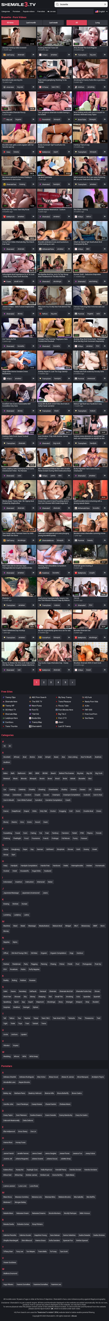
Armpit (48, 757)
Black (15, 779)
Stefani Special (82, 1240)
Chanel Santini (50, 1104)
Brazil (57, 779)
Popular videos (28, 11)
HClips (44, 55)
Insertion (18, 882)
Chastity (32, 790)
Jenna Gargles (50, 1153)
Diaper (26, 811)
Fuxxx (8, 282)
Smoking (69, 997)
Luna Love (22, 1186)
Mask (23, 926)
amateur (54, 55)
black (56, 411)
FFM (82, 833)
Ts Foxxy (53, 1251)
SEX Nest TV (10, 710)
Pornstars (16, 11)
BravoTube (81, 120)
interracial (91, 379)
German (40, 849)
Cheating (41, 790)
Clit (90, 790)
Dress (99, 811)
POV (97, 346)
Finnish (98, 833)
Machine (6, 926)
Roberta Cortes (23, 1224)
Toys (20, 1023)
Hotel (15, 871)
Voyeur (15, 1045)
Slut (50, 997)
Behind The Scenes (66, 773)
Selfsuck (33, 991)
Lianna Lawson (9, 1186)
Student (96, 1002)
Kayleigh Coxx (32, 1170)
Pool (77, 964)
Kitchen (15, 904)
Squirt (30, 1002)
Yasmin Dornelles (23, 1284)
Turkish (35, 1023)
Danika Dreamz (36, 1115)
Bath (12, 773)
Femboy (55, 833)
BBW (37, 773)
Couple (37, 795)
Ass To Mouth (86, 757)
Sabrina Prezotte (9, 1235)
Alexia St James (68, 1077)
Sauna (13, 991)
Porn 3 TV (62, 718)
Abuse (74, 1316)
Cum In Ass (97, 795)
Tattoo (11, 1018)
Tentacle (71, 1018)
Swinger (26, 1007)
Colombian (17, 795)
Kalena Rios (7, 1170)
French (45, 838)
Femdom (65, 833)
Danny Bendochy (65, 1115)
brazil (88, 670)
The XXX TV (37, 702)
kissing (22, 184)
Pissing (53, 964)
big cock (56, 443)
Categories (5, 11)
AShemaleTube (48, 249)
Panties (6, 964)
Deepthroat (16, 811)
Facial (17, 833)
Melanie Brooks (65, 1197)
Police (62, 964)
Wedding (7, 1056)
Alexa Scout (53, 1077)
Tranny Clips (10, 697)
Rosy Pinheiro (37, 1224)
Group (5, 855)
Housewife (24, 871)
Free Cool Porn (91, 714)
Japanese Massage (11, 893)
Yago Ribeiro (8, 1284)
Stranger (69, 1002)
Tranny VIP (9, 706)
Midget (68, 926)
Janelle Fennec (23, 1153)
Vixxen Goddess (9, 1262)
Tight (5, 1023)
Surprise (6, 1007)
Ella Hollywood (9, 1131)
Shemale (52, 991)
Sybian (35, 1007)
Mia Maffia (91, 1197)
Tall (4, 1018)
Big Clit (89, 773)
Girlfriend (49, 849)
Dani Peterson (21, 1115)
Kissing (6, 904)
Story (61, 1002)
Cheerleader (53, 790)
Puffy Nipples (34, 969)
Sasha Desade (84, 1235)
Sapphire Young (40, 1235)
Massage (32, 926)
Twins (43, 1023)
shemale (21, 55)
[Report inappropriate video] (33, 55)
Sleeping (42, 997)
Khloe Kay (18, 1175)
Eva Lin (33, 1131)
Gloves (70, 849)
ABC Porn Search (39, 697)
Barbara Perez (19, 1093)
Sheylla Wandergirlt (10, 1240)
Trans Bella (42, 1251)
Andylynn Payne (98, 1077)
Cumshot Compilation (53, 800)
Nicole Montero (55, 1213)
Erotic (29, 822)
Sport (16, 1002)
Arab (40, 757)
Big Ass (80, 773)
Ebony (5, 822)
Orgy (71, 953)
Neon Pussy (37, 706)
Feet (47, 833)
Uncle (5, 1034)
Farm (25, 833)
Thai (79, 1018)
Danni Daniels (50, 1115)
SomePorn (46, 638)
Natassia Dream (22, 1213)
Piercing (44, 964)
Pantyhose (16, 964)
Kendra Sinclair (75, 1170)
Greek (94, 849)
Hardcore (56, 866)
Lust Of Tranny (64, 726)
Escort (37, 822)
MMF (95, 926)
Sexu (8, 152)
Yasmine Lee (56, 1284)
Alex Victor (41, 1077)
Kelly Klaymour (46, 1170)
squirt (56, 152)
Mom (103, 926)
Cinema (73, 790)
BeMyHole (46, 152)
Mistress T (7, 1202)
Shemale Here (11, 702)
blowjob (57, 119)
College (6, 795)
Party (26, 964)
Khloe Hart (7, 1175)
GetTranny (10, 55)
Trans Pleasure (64, 702)
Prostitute (13, 969)
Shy (25, 997)
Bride (65, 779)
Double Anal (88, 811)
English (102, 11)
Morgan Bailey (20, 1202)
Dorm (78, 811)
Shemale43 (37, 726)
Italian (50, 882)
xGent (60, 722)
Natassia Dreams (38, 1213)
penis (53, 476)
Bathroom (21, 773)
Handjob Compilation (29, 866)
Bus (90, 779)
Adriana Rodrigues (26, 1077)
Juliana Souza (52, 1159)
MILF (76, 926)
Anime (32, 757)
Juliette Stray (66, 1159)
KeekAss (45, 573)
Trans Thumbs (11, 726)
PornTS (35, 710)
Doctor (53, 811)
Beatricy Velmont (35, 1093)
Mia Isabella (78, 1197)
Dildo (34, 811)
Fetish (74, 833)
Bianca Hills (49, 1093)
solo (98, 314)
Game (5, 849)
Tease (36, 1018)
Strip (87, 1002)
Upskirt (24, 1034)
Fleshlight (17, 838)
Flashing (6, 838)
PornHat (80, 314)
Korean (24, 904)
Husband (47, 871)
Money (6, 931)
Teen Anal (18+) (59, 1018)
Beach (53, 773)
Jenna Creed (37, 1153)
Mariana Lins (37, 1197)
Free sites (41, 11)
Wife (24, 1056)
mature (92, 411)
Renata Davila (8, 1224)
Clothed (98, 790)
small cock (18, 281)
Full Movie (66, 838)
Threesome (89, 1018)
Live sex (52, 11)
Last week (53, 23)
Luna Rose (34, 1186)
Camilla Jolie (8, 1104)
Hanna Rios (7, 1142)
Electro (14, 822)
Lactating (7, 915)
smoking (91, 87)
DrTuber (45, 87)
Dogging (62, 811)
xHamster (10, 87)
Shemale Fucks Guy (83, 991)
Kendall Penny (61, 1170)
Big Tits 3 (62, 714)
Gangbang (15, 849)
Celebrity (22, 790)
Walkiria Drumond (10, 1273)
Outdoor (80, 953)
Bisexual (6, 779)
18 (4, 746)
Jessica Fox (77, 1153)
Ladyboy (17, 915)
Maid (15, 926)
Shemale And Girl (66, 991)
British (72, 779)
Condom (28, 795)
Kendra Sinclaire (91, 1170)
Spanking (7, 1002)
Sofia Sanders (54, 1240)
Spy (23, 1002)
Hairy (5, 866)
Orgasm (44, 953)
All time (10, 23)
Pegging (34, 964)
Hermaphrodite (77, 866)
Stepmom (40, 1002)
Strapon (79, 1002)
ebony (20, 314)
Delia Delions (28, 1120)
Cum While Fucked (24, 800)
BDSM (45, 773)
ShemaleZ (46, 184)
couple (92, 573)
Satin (5, 991)
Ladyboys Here (11, 718)
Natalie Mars (8, 1213)
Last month (31, 23)
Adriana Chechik (9, 1077)
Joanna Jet (7, 1159)
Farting (33, 833)
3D (10, 746)
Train (27, 1023)
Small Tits (59, 997)
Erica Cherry (22, 1131)
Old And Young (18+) (20, 953)
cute (19, 476)
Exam (46, 822)
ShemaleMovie (48, 540)
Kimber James (31, 1175)
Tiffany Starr (8, 1251)
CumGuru (9, 722)
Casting (12, 790)
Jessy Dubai (90, 1153)
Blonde (23, 779)
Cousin (46, 795)
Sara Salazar (55, 1235)
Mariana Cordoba (21, 1197)
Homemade (99, 866)
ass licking (93, 281)
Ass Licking (72, 757)
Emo (22, 822)
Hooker (6, 871)
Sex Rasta (89, 718)
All (77, 23)
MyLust (9, 120)
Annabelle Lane (9, 1082)
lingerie (18, 119)
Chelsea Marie (65, 1104)
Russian (32, 980)
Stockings (51, 1002)
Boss (50, 779)
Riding (14, 980)
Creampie (56, 795)
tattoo (88, 217)
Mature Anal (57, 926)
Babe (5, 773)
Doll (70, 811)
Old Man (34, 953)
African (16, 757)
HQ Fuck (88, 697)
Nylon (15, 942)
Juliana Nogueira (21, 1159)
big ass (93, 55)
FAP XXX (88, 710)
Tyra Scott (64, 1251)
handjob (56, 184)
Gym (13, 855)
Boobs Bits (36, 718)
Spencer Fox (68, 1240)
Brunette (82, 779)
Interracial (41, 882)
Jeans (45, 893)
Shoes (97, 991)
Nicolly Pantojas (70, 1213)
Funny (75, 838)
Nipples (6, 942)
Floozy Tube (63, 706)
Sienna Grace (40, 1240)
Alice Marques (82, 1077)
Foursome (36, 838)
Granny (86, 849)
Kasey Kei (19, 1170)
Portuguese (87, 964)
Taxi (19, 1018)
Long (97, 23)
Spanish (97, 997)
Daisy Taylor (8, 1115)
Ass (63, 757)
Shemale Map (11, 714)
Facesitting (7, 833)
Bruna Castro (77, 1093)
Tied (98, 1018)
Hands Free (45, 866)
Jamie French (8, 1153)
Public (23, 969)
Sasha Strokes (99, 1235)
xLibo (87, 706)
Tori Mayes (30, 1251)
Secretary (22, 991)
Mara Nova (7, 1197)
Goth (78, 849)
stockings (57, 281)
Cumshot (38, 800)
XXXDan (80, 87)
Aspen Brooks (24, 1082)
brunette (21, 346)
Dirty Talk (43, 811)
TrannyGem (82, 55)
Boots (42, 779)
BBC (88, 249)
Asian (56, 757)
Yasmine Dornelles (40, 1284)
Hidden (89, 866)
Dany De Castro (81, 1115)
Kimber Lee (44, 1175)
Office (5, 953)
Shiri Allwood (27, 1240)
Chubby (64, 790)
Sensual (43, 991)
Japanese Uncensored (30, 893)
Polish (70, 964)
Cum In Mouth (8, 800)
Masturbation (44, 926)
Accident (6, 757)
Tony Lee (19, 1251)
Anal (24, 757)
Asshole (98, 757)
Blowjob (33, 779)
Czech (68, 800)
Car (4, 790)
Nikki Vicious (85, 1213)
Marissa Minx (50, 1197)
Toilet (13, 1023)
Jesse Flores (64, 1153)
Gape (25, 849)
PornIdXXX (46, 120)
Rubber (23, 980)
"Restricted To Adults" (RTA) (48, 1312)
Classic (82, 790)
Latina (26, 915)
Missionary (85, 926)
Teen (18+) (46, 1018)
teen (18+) (55, 87)
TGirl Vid (35, 714)
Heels (66, 866)
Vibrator (6, 1045)
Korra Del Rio (57, 1175)
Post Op (98, 964)
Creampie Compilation (71, 795)
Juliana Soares (37, 1159)
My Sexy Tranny (65, 697)
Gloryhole (60, 849)
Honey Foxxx (20, 1142)
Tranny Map (37, 722)
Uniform (14, 1034)
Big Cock (98, 773)
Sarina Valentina (69, 1235)
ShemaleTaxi (11, 184)
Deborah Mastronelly (11, 1120)
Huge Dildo (36, 871)
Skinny (32, 997)
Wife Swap (34, 1056)
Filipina (90, 833)
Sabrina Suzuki (25, 1235)
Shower (17, 997)
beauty (16, 152)
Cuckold (87, 795)
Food (26, 838)
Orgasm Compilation (58, 953)
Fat (40, 833)
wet (19, 670)
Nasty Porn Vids (91, 702)
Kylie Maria (70, 1175)
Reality (6, 980)
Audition (6, 762)
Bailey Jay (7, 1093)
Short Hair (7, 997)
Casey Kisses (37, 1104)
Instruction (30, 882)
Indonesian (7, 882)
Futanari (84, 838)
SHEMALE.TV (18, 4)
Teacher (27, 1018)
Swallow (16, 1007)
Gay (32, 849)
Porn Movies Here (65, 710)
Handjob (14, 866)
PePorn (45, 314)
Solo (78, 997)
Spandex (86, 997)
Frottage (55, 838)
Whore (16, 1056)
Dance (5, 811)
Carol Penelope (22, 1104)
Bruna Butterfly (62, 1093)
